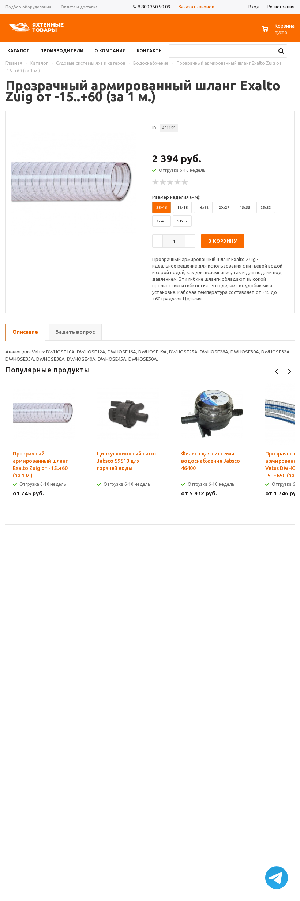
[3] (170, 182)
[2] (163, 182)
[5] (185, 182)
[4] (177, 182)
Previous (276, 371)
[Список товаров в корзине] (279, 33)
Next (289, 371)
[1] (156, 182)
